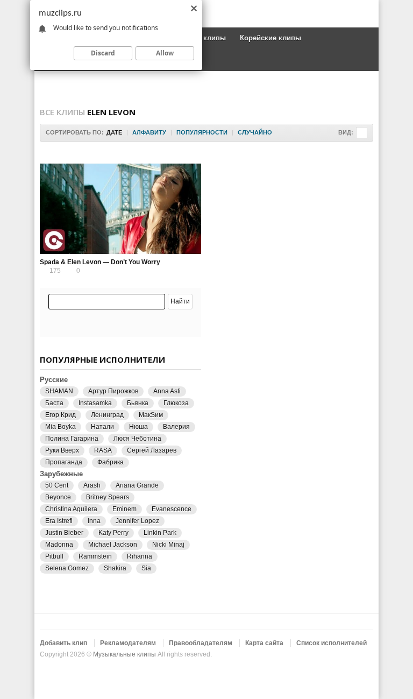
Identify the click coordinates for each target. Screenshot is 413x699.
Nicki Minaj (168, 544)
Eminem (124, 509)
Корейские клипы (270, 38)
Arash (92, 485)
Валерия (176, 426)
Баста (54, 403)
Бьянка (137, 403)
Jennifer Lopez (137, 521)
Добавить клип (63, 643)
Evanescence (171, 509)
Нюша (138, 426)
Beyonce (58, 497)
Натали (102, 426)
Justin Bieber (64, 532)
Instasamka (95, 403)
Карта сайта (264, 643)
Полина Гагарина (71, 438)
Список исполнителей (331, 643)
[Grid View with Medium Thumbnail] (361, 132)
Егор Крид (60, 415)
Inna (94, 521)
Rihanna (139, 556)
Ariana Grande (137, 485)
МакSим (151, 415)
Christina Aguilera (71, 509)
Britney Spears (107, 497)
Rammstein (95, 556)
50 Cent (56, 485)
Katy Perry (113, 532)
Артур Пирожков (113, 391)
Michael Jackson (112, 544)
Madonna (59, 544)
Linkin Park (160, 532)
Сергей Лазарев (151, 450)
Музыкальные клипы (124, 654)
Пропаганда (63, 462)
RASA (103, 450)
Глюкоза (176, 403)
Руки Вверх (62, 450)
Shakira (115, 568)
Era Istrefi (59, 521)
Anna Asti (167, 391)
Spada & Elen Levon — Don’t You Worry (100, 262)
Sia (146, 568)
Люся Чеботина (137, 438)
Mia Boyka (60, 426)
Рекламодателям (128, 643)
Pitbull (54, 556)
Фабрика (110, 462)
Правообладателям (200, 643)
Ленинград (107, 415)
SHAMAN (59, 391)
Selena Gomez (67, 568)
